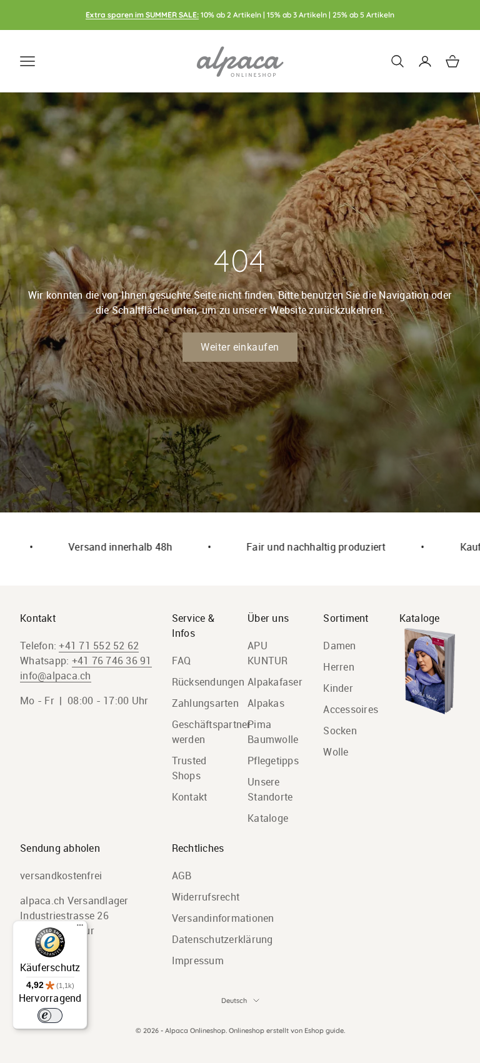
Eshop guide (324, 1030)
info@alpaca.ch (55, 675)
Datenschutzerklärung (222, 939)
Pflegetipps (273, 760)
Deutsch (234, 1000)
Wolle (335, 752)
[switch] (50, 1015)
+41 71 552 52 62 (99, 645)
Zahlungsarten (205, 703)
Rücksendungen (208, 682)
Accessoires (350, 709)
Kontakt (190, 797)
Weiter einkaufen (240, 347)
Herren (338, 667)
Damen (339, 645)
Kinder (338, 688)
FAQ (181, 660)
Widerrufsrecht (206, 897)
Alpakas (266, 703)
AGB (182, 875)
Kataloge (268, 818)
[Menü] (80, 928)
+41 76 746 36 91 (112, 660)
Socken (340, 730)
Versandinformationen (223, 918)
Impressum (198, 960)
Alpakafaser (275, 682)
